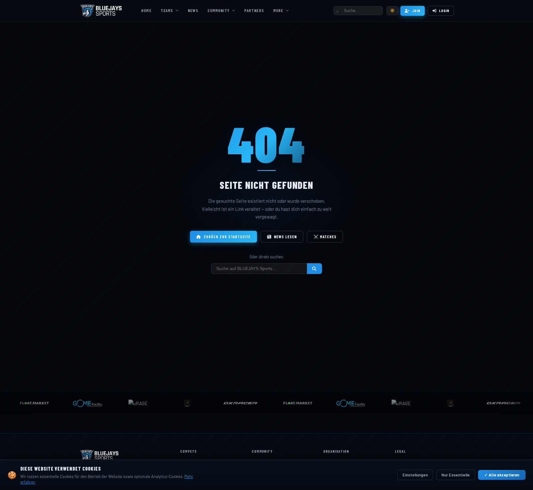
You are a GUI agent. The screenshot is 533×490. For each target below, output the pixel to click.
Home (146, 10)
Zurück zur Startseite (227, 236)
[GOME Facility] (82, 403)
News (193, 10)
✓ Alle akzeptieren (501, 474)
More (278, 10)
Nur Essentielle (455, 474)
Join (416, 10)
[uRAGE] (132, 403)
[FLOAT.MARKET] (291, 403)
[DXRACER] (235, 403)
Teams (167, 10)
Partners (254, 10)
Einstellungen (415, 474)
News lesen (285, 236)
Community (218, 10)
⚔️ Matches (325, 236)
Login (444, 10)
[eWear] (182, 403)
